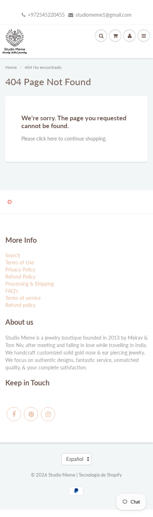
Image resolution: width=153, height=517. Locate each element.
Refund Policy (20, 277)
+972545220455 (46, 15)
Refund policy (20, 305)
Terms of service (23, 298)
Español (74, 459)
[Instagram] (48, 414)
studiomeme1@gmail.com (103, 15)
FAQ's (11, 291)
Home (11, 67)
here (52, 139)
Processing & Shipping (29, 284)
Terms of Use (19, 262)
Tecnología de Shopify (100, 475)
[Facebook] (14, 414)
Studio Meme (61, 475)
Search (12, 255)
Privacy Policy (20, 269)
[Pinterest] (31, 414)
